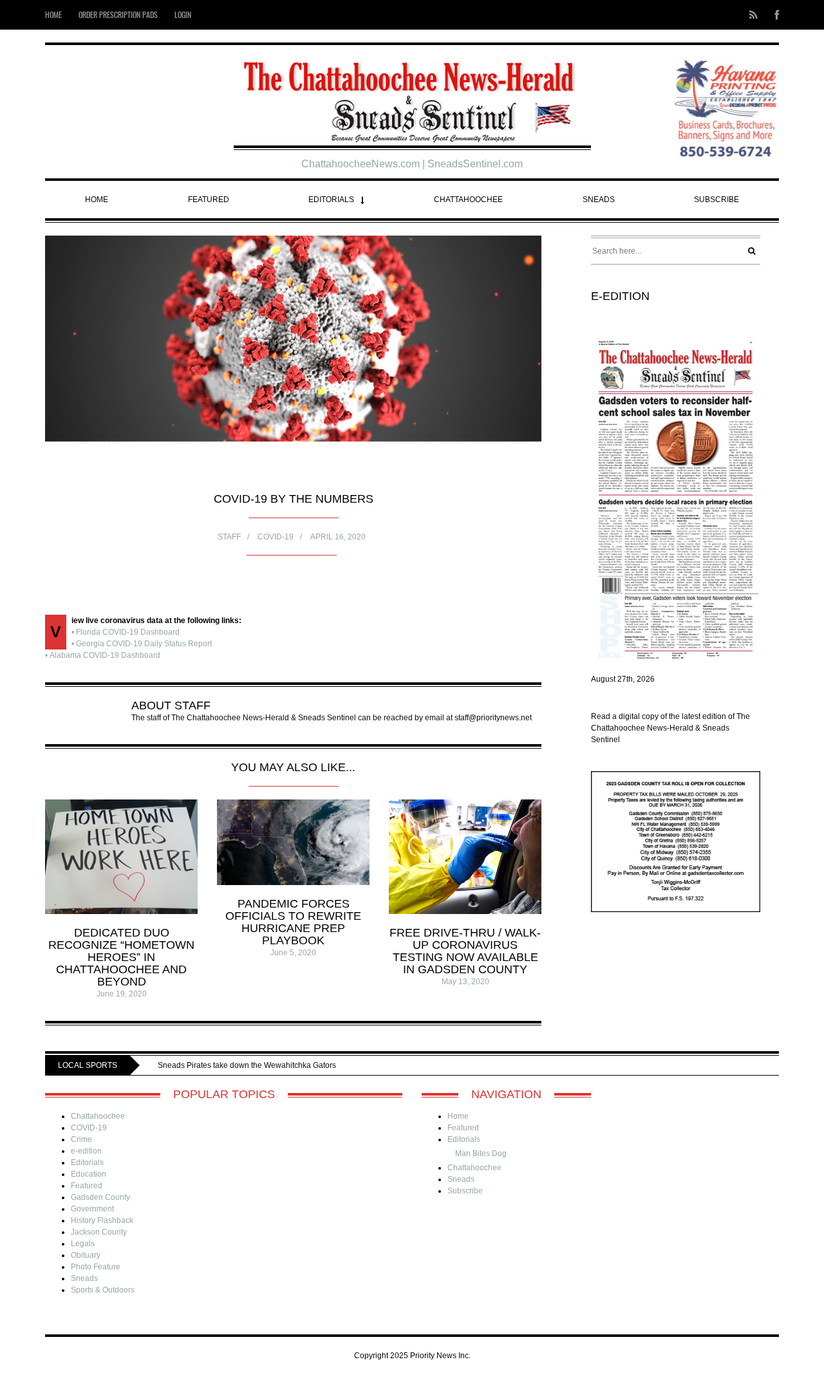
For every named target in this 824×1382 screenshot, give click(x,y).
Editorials (331, 199)
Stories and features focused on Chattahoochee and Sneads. (330, 1065)
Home (53, 14)
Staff (229, 536)
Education (88, 1174)
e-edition (86, 1150)
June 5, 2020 (293, 952)
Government (92, 1208)
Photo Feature (95, 1266)
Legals (83, 1243)
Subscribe (716, 199)
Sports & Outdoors (103, 1289)
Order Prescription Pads (118, 14)
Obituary (85, 1255)
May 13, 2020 (465, 981)
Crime (81, 1139)
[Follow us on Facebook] (773, 15)
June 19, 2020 (122, 993)
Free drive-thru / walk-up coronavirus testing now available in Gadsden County (465, 951)
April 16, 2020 (338, 536)
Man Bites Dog (481, 1153)
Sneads (599, 199)
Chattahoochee (468, 199)
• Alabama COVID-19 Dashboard (102, 655)
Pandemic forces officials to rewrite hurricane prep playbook (293, 922)
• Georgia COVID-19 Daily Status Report (141, 643)
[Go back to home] (412, 97)
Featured (208, 199)
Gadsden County (100, 1197)
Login (182, 14)
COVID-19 (276, 536)
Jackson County (99, 1232)
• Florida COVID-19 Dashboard (125, 632)
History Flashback (102, 1220)
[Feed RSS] (753, 15)
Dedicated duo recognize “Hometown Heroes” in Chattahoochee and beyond (121, 957)
